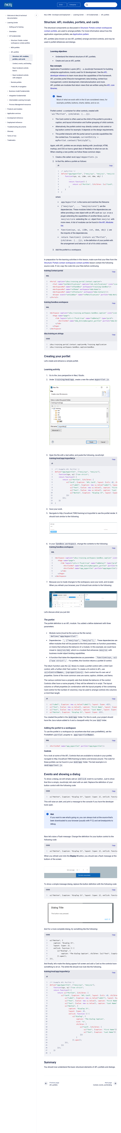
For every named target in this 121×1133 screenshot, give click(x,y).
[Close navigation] (36, 15)
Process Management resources (20, 104)
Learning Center (12, 22)
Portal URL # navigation (18, 87)
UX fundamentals (15, 36)
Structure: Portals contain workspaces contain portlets (20, 41)
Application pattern (81, 34)
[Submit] (87, 5)
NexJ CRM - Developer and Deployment (57, 15)
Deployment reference (14, 122)
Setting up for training (16, 27)
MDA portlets (15, 47)
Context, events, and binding (22, 63)
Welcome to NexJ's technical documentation (17, 17)
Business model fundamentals (19, 91)
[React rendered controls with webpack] (11, 75)
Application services (14, 113)
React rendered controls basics (20, 69)
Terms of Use (11, 136)
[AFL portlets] (9, 52)
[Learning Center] (6, 22)
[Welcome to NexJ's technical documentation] (6, 15)
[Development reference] (6, 118)
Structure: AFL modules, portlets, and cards (21, 57)
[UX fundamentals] (8, 36)
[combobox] (100, 4)
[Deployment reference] (6, 122)
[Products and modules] (6, 109)
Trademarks (11, 140)
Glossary (10, 131)
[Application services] (6, 113)
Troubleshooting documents (16, 127)
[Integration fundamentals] (8, 96)
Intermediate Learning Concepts (19, 100)
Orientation (12, 31)
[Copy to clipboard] (43, 356)
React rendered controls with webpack (20, 76)
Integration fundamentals (17, 96)
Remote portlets (16, 82)
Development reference (15, 118)
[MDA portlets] (9, 47)
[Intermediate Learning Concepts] (8, 100)
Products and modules (14, 109)
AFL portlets (15, 52)
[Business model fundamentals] (8, 91)
